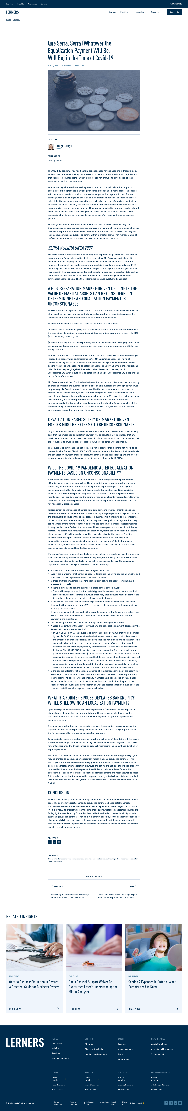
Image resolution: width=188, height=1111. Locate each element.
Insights (16, 19)
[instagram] (171, 1103)
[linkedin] (175, 1103)
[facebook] (166, 1103)
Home (8, 19)
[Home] (25, 1042)
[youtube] (180, 1103)
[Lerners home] (12, 12)
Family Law (79, 65)
